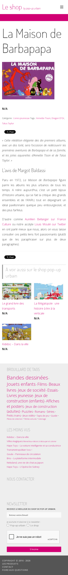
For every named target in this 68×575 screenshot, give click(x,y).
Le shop (21, 7)
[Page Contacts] (37, 487)
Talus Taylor (8, 123)
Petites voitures (30, 419)
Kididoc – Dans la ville (15, 344)
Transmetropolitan (19, 449)
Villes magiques (31, 441)
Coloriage (42, 419)
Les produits (10, 563)
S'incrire (34, 549)
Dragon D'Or (58, 118)
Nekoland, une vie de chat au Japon (25, 462)
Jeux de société (32, 390)
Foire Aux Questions (15, 570)
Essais (52, 390)
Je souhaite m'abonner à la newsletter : (24, 521)
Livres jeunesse (21, 118)
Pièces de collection (14, 419)
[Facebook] (9, 487)
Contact (7, 566)
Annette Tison (43, 118)
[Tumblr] (23, 487)
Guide (54, 415)
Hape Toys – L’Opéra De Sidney (23, 466)
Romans (40, 412)
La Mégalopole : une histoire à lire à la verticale (46, 308)
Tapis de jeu (43, 415)
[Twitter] (16, 487)
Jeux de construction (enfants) (27, 398)
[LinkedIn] (30, 487)
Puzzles (27, 411)
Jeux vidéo (29, 415)
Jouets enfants (21, 384)
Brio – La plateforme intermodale (24, 458)
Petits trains (14, 415)
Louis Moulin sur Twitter (50, 224)
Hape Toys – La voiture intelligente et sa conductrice (34, 445)
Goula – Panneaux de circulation (24, 454)
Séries (50, 412)
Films (42, 384)
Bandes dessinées (27, 377)
